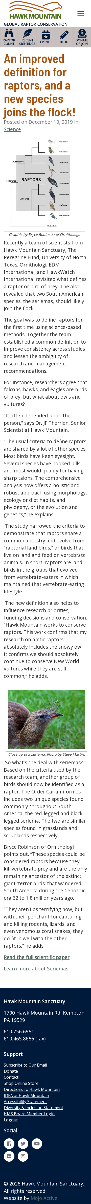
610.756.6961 (19, 1031)
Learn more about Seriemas (36, 968)
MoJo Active (44, 1198)
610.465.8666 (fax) (25, 1038)
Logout (11, 1120)
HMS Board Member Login (29, 1114)
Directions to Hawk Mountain (32, 1089)
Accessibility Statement (25, 1101)
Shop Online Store (21, 1083)
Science (12, 129)
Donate (11, 1071)
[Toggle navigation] (80, 13)
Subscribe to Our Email (25, 1065)
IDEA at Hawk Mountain (26, 1095)
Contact (11, 1077)
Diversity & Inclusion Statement (33, 1107)
